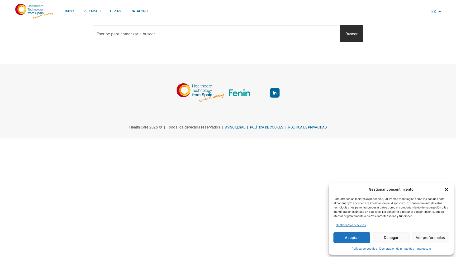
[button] (446, 189)
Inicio (69, 11)
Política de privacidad (307, 127)
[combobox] (215, 33)
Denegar (391, 237)
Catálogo (139, 11)
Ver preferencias (430, 237)
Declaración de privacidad (396, 248)
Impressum (424, 248)
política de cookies (266, 127)
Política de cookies (364, 248)
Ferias (115, 11)
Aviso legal (235, 127)
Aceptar (352, 237)
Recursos (92, 11)
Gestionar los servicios (351, 225)
